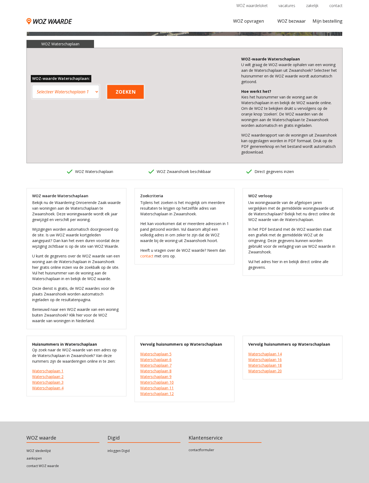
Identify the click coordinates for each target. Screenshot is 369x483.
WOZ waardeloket (252, 5)
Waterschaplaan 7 (156, 365)
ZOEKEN (126, 92)
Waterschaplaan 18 (265, 365)
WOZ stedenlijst (38, 450)
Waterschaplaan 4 (47, 387)
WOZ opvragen (248, 21)
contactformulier (201, 450)
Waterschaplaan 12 (157, 393)
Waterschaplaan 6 (156, 359)
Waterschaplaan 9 (156, 376)
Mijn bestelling (328, 21)
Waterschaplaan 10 (157, 382)
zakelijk (312, 5)
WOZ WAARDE (52, 21)
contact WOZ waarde (42, 466)
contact (336, 5)
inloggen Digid (119, 450)
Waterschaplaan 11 (157, 387)
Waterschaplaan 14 (265, 353)
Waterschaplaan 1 (47, 370)
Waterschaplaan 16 (265, 359)
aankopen (34, 458)
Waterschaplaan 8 (156, 370)
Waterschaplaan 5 (156, 353)
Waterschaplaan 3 (47, 382)
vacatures (287, 5)
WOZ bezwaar (291, 21)
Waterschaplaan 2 (47, 376)
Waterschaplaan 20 (265, 370)
